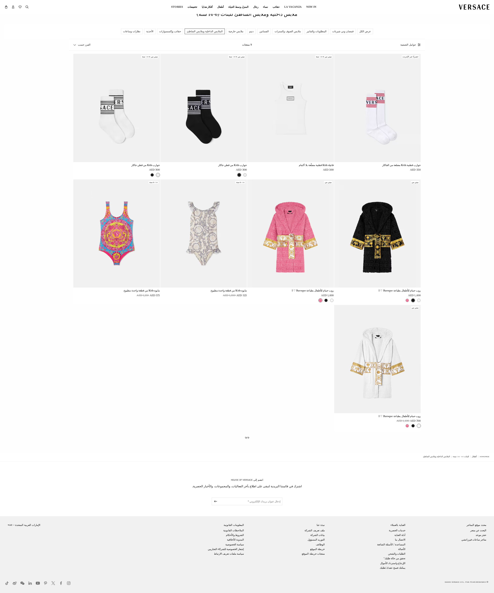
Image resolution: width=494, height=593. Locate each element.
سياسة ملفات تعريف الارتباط (229, 553)
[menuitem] (311, 7)
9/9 (247, 438)
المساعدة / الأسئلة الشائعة (391, 544)
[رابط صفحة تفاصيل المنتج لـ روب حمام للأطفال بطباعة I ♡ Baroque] (377, 233)
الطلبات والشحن (396, 553)
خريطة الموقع (317, 549)
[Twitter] (53, 583)
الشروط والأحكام (235, 535)
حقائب (276, 6)
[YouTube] (38, 583)
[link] (484, 457)
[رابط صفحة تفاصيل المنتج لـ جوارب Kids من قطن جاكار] (203, 108)
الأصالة (401, 549)
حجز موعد (481, 535)
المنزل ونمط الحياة (238, 6)
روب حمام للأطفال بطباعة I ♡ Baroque (400, 290)
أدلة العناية (399, 535)
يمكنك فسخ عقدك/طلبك (392, 567)
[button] (6, 6)
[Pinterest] (45, 583)
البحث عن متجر (478, 530)
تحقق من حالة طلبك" (394, 558)
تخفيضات (192, 6)
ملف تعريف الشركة (315, 530)
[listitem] (365, 31)
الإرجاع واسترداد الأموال (392, 563)
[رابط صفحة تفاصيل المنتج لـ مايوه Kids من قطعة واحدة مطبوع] (203, 233)
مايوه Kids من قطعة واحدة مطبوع (229, 290)
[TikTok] (7, 583)
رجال (255, 6)
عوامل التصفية (408, 44)
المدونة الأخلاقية (235, 539)
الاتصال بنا (400, 539)
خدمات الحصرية (397, 530)
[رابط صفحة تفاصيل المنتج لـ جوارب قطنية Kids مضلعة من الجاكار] (377, 108)
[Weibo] (14, 583)
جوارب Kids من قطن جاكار (232, 165)
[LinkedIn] (30, 583)
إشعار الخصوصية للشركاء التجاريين (226, 549)
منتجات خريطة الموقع (313, 553)
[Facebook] (61, 583)
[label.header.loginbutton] (13, 6)
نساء (265, 6)
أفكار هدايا (207, 6)
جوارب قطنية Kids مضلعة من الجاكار (401, 165)
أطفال (220, 6)
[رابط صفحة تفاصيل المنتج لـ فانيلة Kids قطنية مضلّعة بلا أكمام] (290, 108)
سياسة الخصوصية (234, 544)
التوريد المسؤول (316, 539)
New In (311, 6)
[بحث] (27, 6)
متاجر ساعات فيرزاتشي (473, 539)
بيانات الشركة (317, 535)
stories (177, 6)
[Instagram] (68, 583)
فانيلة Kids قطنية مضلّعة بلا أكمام (316, 165)
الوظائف (320, 544)
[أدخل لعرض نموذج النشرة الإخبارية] (215, 501)
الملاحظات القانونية (233, 530)
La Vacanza (293, 6)
